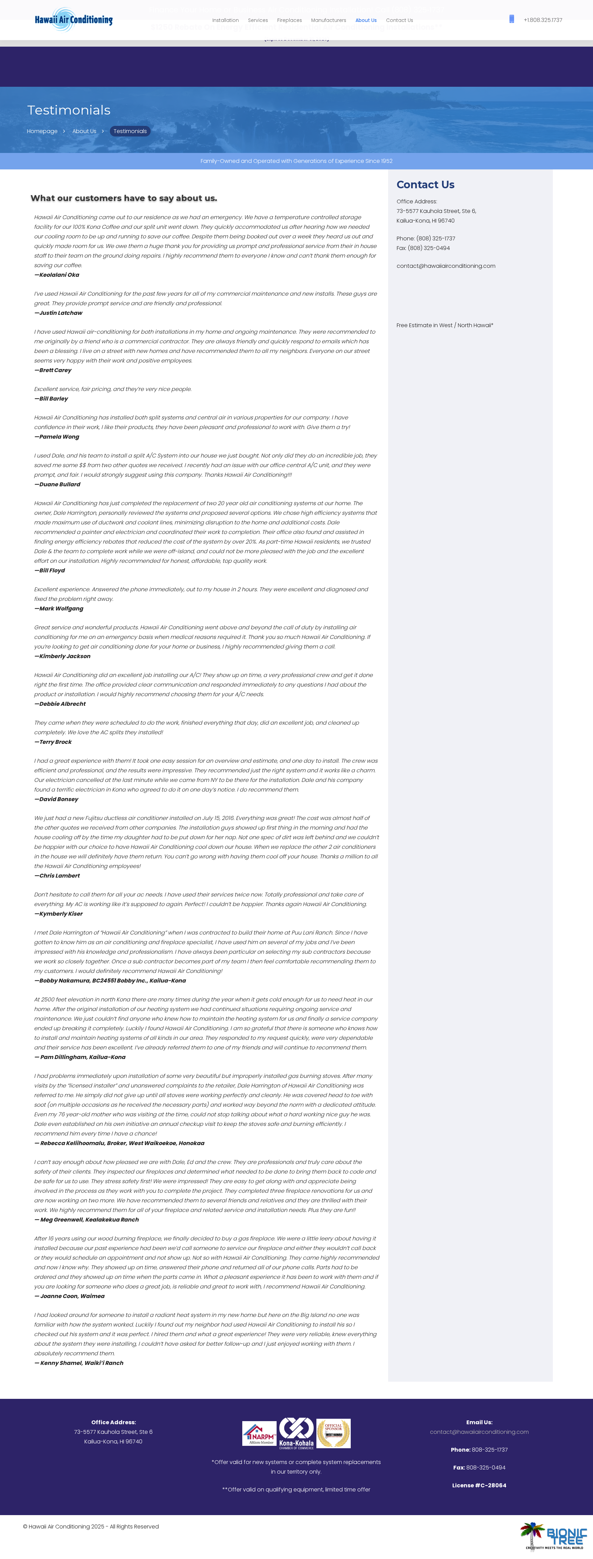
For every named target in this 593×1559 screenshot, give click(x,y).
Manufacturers (328, 20)
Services (258, 20)
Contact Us (399, 20)
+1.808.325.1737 (543, 20)
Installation (225, 20)
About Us (366, 20)
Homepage (42, 131)
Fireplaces (289, 20)
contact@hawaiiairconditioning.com (446, 266)
